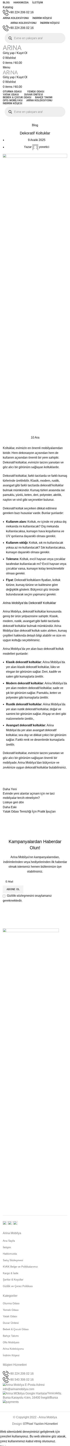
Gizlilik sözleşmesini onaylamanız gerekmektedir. (27, 898)
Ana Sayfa (9, 1240)
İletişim (7, 1247)
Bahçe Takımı (11, 1335)
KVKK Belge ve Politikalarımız (20, 1266)
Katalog (8, 7)
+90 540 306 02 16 (21, 1379)
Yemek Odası (11, 1309)
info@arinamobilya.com (18, 1389)
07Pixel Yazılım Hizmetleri (40, 1423)
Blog (16, 120)
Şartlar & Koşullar (13, 1279)
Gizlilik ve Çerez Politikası (18, 1286)
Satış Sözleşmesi (13, 1260)
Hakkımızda (10, 1253)
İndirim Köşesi (11, 1355)
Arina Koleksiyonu (13, 1348)
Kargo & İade (10, 1273)
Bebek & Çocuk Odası (16, 1329)
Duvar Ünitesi (11, 1322)
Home (6, 120)
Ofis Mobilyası (11, 1342)
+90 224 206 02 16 (21, 12)
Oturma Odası (11, 1303)
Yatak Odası (10, 1316)
